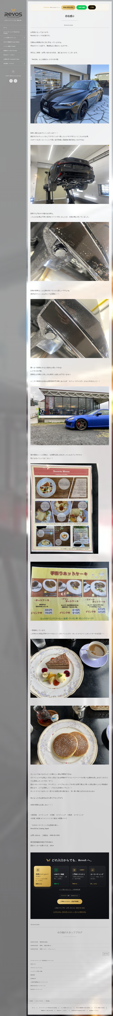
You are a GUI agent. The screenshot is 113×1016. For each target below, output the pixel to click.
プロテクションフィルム (36, 967)
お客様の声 (33, 978)
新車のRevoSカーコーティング (37, 985)
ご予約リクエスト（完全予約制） (69, 901)
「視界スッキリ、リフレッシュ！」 (48, 949)
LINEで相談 (81, 7)
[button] (13, 71)
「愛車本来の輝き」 (44, 942)
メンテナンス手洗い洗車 (36, 971)
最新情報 (32, 975)
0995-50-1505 (80, 908)
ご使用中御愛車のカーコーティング (39, 982)
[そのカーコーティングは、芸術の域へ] (13, 18)
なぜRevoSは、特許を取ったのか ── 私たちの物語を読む (69, 912)
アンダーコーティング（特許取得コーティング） (42, 960)
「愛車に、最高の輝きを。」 (46, 945)
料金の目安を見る (68, 7)
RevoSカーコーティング (36, 989)
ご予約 (92, 7)
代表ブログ (33, 964)
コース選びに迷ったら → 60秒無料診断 (69, 889)
